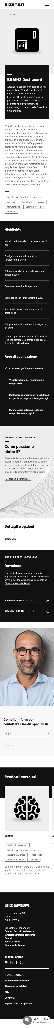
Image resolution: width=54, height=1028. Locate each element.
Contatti (9, 938)
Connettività (26, 202)
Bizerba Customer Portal (17, 583)
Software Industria (34, 206)
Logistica (11, 202)
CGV (7, 991)
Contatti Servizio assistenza (19, 931)
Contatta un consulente (18, 478)
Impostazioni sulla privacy (18, 1003)
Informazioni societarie (17, 980)
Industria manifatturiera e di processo (24, 197)
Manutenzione (13, 206)
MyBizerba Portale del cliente (20, 934)
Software (12, 14)
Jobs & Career (12, 941)
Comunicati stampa (15, 944)
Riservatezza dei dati (15, 986)
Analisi (41, 202)
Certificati (10, 997)
